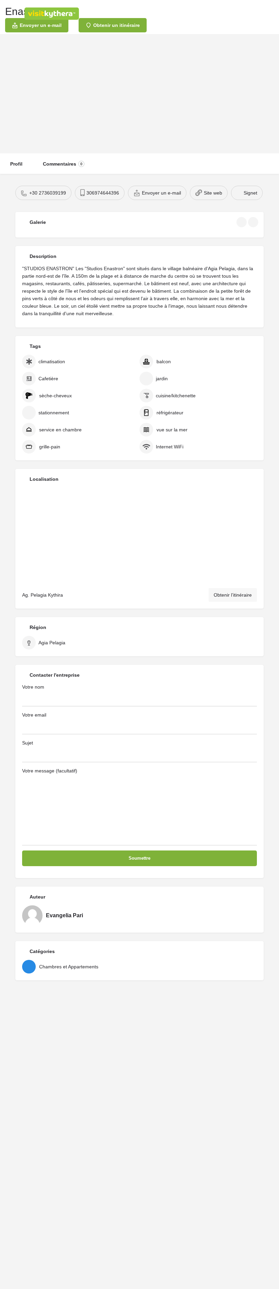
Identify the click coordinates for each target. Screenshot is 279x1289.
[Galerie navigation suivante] (254, 222)
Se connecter (200, 13)
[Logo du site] (52, 13)
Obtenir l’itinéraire (233, 595)
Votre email (34, 715)
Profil (16, 164)
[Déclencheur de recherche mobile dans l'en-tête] (268, 13)
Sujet (27, 743)
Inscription (234, 13)
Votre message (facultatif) (49, 770)
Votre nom (33, 687)
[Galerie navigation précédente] (242, 222)
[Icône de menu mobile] (10, 13)
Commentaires (62, 164)
